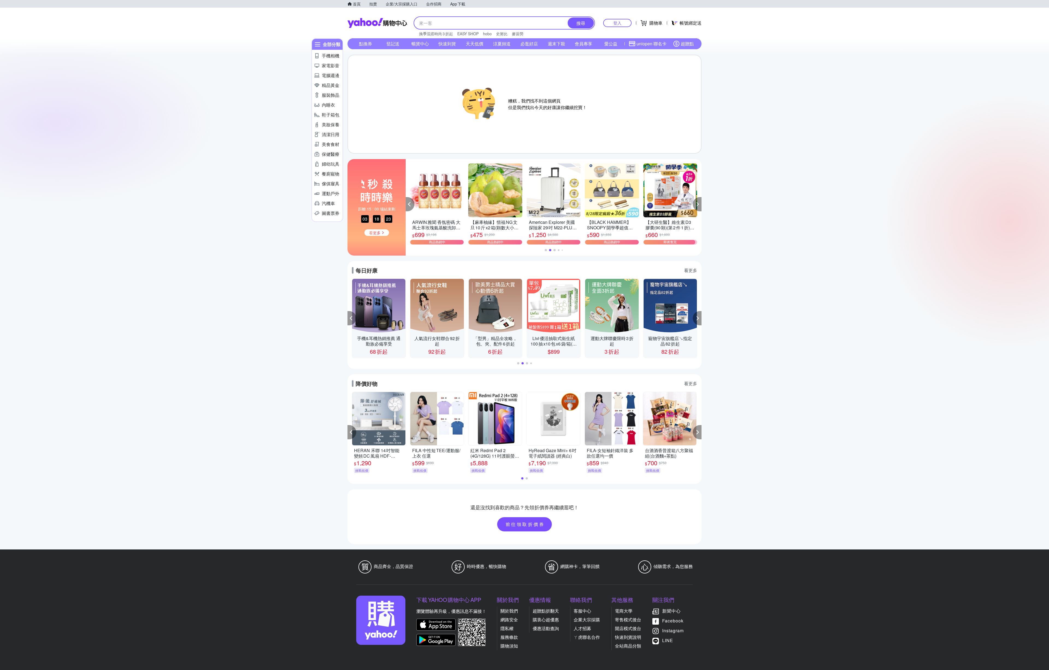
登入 (617, 23)
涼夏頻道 (502, 43)
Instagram (673, 630)
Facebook (672, 621)
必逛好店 (529, 43)
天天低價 (474, 43)
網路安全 (509, 619)
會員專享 (583, 43)
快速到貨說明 (628, 637)
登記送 (392, 43)
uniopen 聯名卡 (652, 43)
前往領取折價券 (525, 524)
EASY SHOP (468, 34)
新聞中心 (671, 611)
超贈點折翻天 (546, 611)
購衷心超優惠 (546, 619)
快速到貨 (447, 43)
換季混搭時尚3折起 (436, 34)
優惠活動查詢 (546, 628)
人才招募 (582, 628)
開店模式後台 (628, 628)
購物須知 (509, 646)
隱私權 (507, 628)
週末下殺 (556, 43)
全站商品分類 (628, 646)
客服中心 (582, 611)
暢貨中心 (420, 43)
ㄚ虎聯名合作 (587, 637)
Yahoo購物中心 (377, 23)
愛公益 (610, 43)
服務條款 (509, 637)
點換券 (365, 43)
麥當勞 (517, 34)
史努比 (502, 34)
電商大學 (623, 611)
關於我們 (509, 611)
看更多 (690, 270)
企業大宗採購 (587, 619)
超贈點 (687, 43)
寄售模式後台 (628, 619)
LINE (667, 640)
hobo (487, 34)
